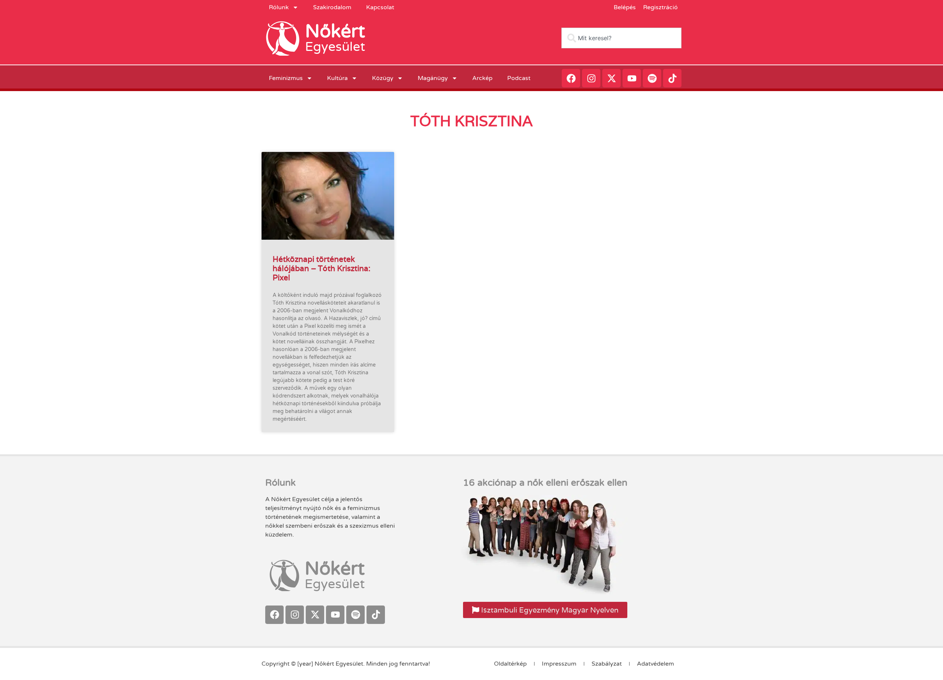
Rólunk (279, 7)
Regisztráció (660, 7)
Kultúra (337, 78)
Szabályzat (607, 663)
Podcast (518, 78)
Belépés (625, 7)
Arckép (482, 78)
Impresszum (559, 663)
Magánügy (433, 78)
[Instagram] (591, 78)
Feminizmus (286, 78)
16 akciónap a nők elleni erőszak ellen (545, 482)
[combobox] (621, 38)
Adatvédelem (655, 663)
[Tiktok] (672, 78)
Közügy (382, 78)
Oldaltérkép (510, 663)
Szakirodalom (332, 7)
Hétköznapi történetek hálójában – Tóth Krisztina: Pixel (321, 268)
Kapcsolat (380, 7)
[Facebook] (571, 78)
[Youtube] (632, 78)
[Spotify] (652, 78)
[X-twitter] (611, 78)
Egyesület (335, 47)
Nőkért (335, 31)
